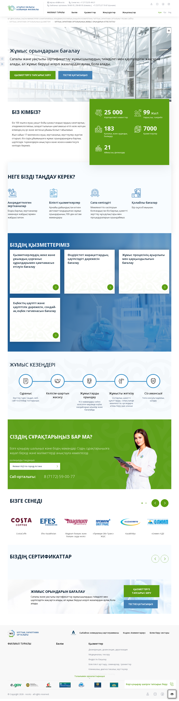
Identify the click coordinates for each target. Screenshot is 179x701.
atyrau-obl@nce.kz (57, 2)
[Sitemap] (151, 4)
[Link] (16, 685)
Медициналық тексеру (99, 654)
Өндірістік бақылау (97, 659)
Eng (169, 12)
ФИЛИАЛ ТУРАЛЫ (56, 12)
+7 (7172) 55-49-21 (88, 2)
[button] (142, 503)
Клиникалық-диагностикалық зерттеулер (108, 669)
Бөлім (74, 12)
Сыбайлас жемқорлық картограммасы (99, 632)
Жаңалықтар (129, 12)
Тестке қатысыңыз (75, 75)
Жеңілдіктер (109, 12)
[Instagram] (169, 4)
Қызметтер (90, 12)
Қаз (160, 12)
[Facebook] (163, 4)
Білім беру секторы (159, 632)
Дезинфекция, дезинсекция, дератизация (108, 649)
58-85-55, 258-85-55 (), (80, 5)
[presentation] (155, 503)
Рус (165, 12)
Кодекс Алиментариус (134, 632)
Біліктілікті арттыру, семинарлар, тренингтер (110, 664)
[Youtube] (157, 4)
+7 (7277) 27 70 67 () (104, 5)
